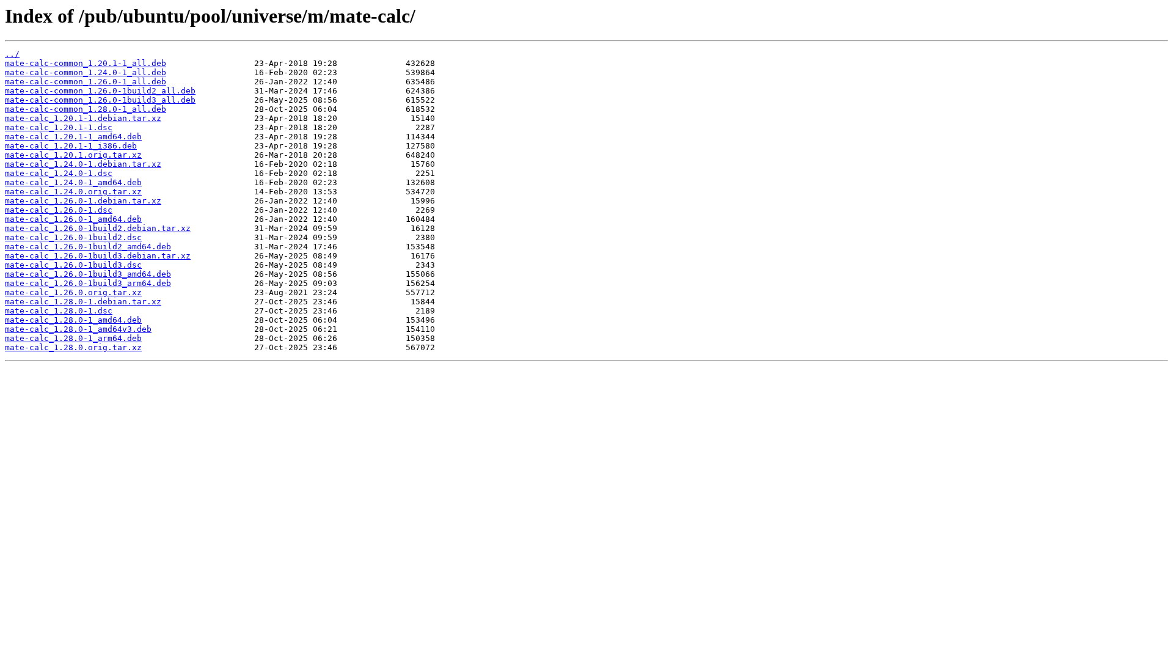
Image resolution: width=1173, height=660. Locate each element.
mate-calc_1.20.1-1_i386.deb (71, 145)
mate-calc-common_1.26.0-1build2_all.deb (100, 90)
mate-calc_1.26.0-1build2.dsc (73, 237)
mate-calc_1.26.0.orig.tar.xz (73, 292)
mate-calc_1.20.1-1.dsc (58, 127)
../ (12, 54)
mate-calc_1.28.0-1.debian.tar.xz (83, 301)
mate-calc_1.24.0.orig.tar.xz (73, 191)
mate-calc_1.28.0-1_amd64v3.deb (78, 329)
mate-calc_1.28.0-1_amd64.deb (73, 319)
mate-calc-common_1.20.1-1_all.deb (85, 63)
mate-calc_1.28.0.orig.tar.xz (73, 347)
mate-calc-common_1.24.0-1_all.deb (85, 72)
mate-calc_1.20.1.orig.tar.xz (73, 155)
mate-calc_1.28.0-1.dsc (58, 310)
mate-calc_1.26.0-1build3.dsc (73, 265)
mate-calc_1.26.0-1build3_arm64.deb (88, 283)
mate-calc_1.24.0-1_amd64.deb (73, 182)
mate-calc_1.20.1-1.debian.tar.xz (83, 118)
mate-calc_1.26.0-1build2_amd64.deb (88, 246)
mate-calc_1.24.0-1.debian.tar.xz (83, 164)
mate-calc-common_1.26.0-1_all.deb (85, 81)
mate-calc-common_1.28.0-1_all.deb (85, 109)
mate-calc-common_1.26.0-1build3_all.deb (100, 100)
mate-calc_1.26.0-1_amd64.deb (73, 219)
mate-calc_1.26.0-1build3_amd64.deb (88, 274)
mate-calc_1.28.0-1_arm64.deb (73, 338)
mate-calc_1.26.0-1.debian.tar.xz (83, 200)
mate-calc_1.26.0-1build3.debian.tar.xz (98, 255)
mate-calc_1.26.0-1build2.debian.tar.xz (98, 228)
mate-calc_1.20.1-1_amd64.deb (73, 136)
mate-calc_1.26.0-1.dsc (58, 210)
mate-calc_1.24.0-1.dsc (58, 173)
